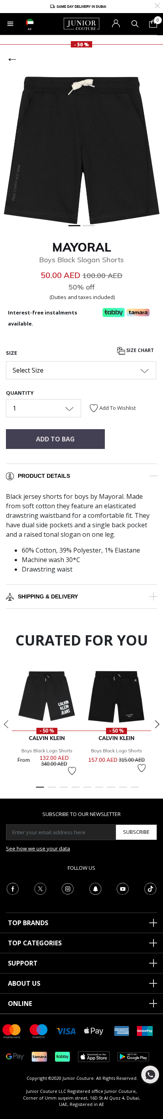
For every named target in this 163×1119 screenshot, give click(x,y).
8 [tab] (123, 791)
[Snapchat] (95, 888)
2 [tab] (52, 791)
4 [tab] (76, 791)
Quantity (20, 392)
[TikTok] (150, 888)
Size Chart (139, 350)
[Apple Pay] (94, 1031)
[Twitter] (40, 888)
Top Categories (35, 943)
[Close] (157, 5)
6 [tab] (99, 791)
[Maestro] (38, 1031)
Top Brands (28, 922)
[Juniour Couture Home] (81, 23)
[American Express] (121, 1031)
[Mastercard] (11, 1031)
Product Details (44, 476)
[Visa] (66, 1031)
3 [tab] (64, 791)
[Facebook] (13, 888)
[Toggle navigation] (10, 23)
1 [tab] (40, 791)
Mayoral (81, 247)
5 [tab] (87, 791)
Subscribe (136, 831)
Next (157, 724)
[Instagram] (68, 888)
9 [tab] (135, 791)
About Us (24, 983)
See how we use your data (38, 848)
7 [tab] (111, 791)
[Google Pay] (15, 1056)
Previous (6, 724)
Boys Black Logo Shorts (46, 751)
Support (23, 963)
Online (20, 1003)
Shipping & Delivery (48, 596)
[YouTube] (123, 888)
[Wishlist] (72, 771)
